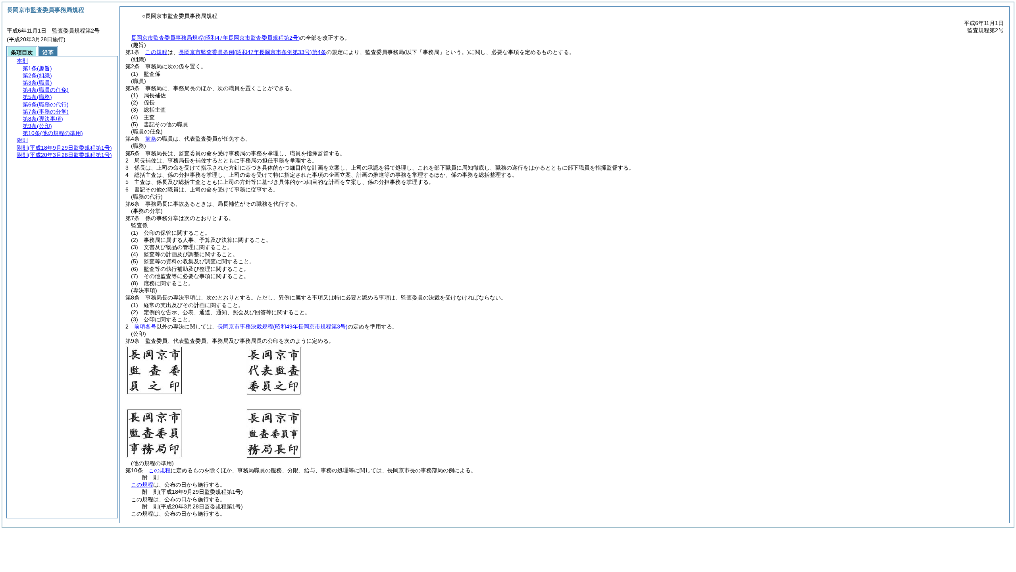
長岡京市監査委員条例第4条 (252, 52)
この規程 (156, 52)
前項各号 (145, 326)
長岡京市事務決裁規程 (282, 326)
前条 (150, 138)
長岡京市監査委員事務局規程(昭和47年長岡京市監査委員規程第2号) (215, 38)
